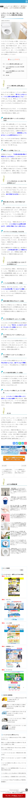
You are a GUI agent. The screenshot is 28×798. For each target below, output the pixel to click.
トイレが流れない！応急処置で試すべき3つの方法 (13, 776)
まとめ (7, 75)
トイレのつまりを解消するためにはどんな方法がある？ (18, 515)
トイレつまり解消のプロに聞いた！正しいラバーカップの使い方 (13, 763)
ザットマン (8, 576)
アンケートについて (14, 789)
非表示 (17, 59)
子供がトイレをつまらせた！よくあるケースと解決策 (13, 758)
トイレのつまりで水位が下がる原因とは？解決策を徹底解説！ (13, 780)
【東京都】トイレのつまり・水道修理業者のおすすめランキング (18, 489)
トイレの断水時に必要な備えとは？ (14, 64)
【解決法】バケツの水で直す (18, 497)
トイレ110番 (9, 623)
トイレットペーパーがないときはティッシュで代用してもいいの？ (18, 541)
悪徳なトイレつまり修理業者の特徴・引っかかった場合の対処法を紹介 (13, 769)
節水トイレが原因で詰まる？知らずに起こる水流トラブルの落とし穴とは (13, 748)
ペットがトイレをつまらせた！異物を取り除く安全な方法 (13, 753)
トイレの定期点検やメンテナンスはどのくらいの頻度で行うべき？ (18, 524)
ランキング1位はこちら (13, 795)
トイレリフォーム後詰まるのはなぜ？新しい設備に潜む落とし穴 (13, 738)
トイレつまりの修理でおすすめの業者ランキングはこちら (13, 458)
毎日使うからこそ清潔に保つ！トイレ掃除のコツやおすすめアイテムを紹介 (18, 532)
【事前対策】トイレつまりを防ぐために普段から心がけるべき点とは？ (18, 550)
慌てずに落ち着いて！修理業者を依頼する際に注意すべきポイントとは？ (18, 506)
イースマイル (9, 669)
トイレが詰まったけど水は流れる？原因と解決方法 (13, 773)
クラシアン (8, 599)
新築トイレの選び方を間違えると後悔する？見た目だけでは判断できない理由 (13, 743)
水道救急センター (10, 646)
